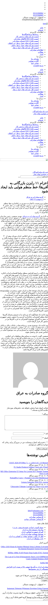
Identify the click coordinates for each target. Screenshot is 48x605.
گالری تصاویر (33, 61)
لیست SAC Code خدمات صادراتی (26, 41)
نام (46, 434)
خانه (41, 28)
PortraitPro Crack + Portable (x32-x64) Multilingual (29, 478)
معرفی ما (35, 59)
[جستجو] (19, 177)
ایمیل (45, 438)
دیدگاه (45, 414)
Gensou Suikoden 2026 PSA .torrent (34, 482)
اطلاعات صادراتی (36, 50)
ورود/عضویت (38, 65)
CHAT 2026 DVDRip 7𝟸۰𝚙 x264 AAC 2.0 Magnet (28, 463)
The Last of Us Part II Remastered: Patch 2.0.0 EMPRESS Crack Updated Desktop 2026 (26, 558)
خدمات (40, 30)
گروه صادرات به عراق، (31, 216)
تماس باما (35, 63)
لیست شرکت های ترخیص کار (27, 37)
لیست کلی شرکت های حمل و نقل (25, 48)
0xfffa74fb (44, 563)
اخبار (41, 54)
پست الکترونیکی (41, 578)
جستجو (45, 177)
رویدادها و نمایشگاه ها (30, 34)
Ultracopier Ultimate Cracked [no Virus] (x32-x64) (29, 487)
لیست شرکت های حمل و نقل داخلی (25, 45)
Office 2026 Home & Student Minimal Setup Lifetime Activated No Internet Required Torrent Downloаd (24, 548)
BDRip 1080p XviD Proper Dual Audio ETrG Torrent (28, 553)
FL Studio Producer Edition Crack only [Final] (31, 467)
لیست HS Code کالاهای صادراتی (26, 39)
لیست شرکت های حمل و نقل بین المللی (23, 43)
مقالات (40, 52)
